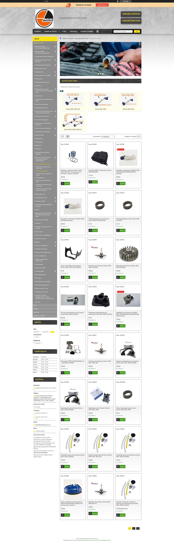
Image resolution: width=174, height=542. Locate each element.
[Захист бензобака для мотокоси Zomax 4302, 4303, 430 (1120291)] (73, 253)
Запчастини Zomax (41, 171)
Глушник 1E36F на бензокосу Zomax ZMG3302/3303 (100, 171)
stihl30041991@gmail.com (43, 425)
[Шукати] (137, 31)
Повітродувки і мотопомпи (43, 75)
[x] (62, 91)
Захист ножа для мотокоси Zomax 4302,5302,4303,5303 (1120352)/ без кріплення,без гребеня (72, 503)
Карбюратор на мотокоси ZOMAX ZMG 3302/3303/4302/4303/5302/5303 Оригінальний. (127, 314)
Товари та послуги (67, 38)
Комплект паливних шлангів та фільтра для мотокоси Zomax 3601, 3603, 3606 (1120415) (127, 503)
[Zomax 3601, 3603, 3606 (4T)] (73, 120)
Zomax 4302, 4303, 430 (73, 109)
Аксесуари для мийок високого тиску (44, 100)
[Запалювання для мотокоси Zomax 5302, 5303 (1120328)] (73, 395)
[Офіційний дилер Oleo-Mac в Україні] (44, 18)
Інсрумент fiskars (40, 201)
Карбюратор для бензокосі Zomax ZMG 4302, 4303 (99, 408)
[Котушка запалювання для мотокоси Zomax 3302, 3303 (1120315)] (73, 300)
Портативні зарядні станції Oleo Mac (43, 60)
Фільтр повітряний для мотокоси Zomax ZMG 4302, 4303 (126, 408)
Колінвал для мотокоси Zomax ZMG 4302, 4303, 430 (100, 362)
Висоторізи (38, 96)
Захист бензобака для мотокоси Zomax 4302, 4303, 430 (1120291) (71, 266)
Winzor (37, 209)
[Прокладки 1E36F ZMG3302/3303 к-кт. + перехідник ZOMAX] (73, 349)
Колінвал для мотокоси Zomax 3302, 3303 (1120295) (100, 266)
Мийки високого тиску (41, 288)
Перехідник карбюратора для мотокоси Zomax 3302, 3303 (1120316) (100, 313)
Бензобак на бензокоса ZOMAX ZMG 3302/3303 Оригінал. (72, 219)
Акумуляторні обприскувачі (43, 252)
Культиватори (39, 72)
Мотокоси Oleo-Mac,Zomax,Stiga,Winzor (42, 52)
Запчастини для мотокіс (82, 38)
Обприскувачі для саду (42, 82)
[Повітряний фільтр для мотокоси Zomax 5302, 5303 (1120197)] (101, 206)
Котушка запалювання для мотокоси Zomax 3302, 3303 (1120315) (72, 313)
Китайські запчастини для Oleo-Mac (43, 185)
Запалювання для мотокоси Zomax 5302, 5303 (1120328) (72, 408)
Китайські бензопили (41, 107)
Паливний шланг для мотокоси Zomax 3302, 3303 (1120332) (128, 455)
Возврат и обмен (87, 31)
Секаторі (38, 223)
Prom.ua (96, 538)
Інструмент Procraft (41, 197)
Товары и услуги (50, 31)
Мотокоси (38, 145)
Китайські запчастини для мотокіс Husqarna (43, 189)
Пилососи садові (40, 267)
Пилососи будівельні (41, 245)
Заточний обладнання (41, 119)
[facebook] (60, 91)
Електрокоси (39, 142)
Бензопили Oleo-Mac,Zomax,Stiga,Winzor (42, 47)
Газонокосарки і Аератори (43, 65)
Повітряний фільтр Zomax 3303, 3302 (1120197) (127, 219)
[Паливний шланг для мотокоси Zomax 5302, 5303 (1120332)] (73, 442)
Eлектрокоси (39, 138)
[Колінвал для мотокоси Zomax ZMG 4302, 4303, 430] (101, 349)
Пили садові (39, 231)
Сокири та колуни (40, 238)
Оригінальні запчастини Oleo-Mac (43, 167)
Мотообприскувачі (40, 274)
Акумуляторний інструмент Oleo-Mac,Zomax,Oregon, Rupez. (43, 214)
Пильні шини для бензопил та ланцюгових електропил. (44, 112)
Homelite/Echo (40, 177)
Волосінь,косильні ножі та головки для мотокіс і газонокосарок (42, 159)
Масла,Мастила (40, 194)
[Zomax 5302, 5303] (101, 99)
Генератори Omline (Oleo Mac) (44, 56)
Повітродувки (39, 264)
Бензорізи (38, 85)
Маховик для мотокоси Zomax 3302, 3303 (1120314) (127, 266)
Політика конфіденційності (104, 540)
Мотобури (38, 278)
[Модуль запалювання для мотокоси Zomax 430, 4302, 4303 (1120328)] (128, 349)
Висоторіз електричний (42, 285)
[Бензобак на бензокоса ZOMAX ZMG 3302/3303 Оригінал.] (73, 206)
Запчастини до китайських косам (44, 174)
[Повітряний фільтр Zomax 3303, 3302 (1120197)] (128, 206)
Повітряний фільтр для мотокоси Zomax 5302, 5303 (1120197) (99, 219)
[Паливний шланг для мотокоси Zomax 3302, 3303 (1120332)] (128, 442)
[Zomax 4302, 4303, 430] (73, 99)
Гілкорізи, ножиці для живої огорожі (43, 227)
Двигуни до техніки (40, 68)
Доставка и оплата (39, 315)
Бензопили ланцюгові (41, 104)
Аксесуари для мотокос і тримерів (42, 153)
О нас (64, 31)
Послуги (37, 302)
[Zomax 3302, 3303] (128, 99)
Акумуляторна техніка (41, 219)
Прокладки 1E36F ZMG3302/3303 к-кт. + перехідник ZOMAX (72, 362)
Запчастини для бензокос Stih (43, 181)
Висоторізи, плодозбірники (43, 235)
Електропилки (39, 135)
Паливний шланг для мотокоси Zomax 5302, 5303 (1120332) (73, 455)
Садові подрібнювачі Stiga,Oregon (41, 260)
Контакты (73, 31)
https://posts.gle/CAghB (40, 452)
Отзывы (36, 308)
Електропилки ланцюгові (42, 131)
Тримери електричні (41, 249)
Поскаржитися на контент (89, 540)
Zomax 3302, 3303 (128, 109)
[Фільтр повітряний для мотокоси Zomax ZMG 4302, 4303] (128, 395)
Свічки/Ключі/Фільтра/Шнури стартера (43, 205)
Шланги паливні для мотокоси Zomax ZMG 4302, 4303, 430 (100, 455)
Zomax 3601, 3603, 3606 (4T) (73, 129)
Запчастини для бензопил (43, 128)
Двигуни (37, 242)
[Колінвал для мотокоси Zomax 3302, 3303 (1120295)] (101, 253)
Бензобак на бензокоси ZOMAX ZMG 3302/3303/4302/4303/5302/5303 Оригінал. (127, 171)
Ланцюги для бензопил (42, 116)
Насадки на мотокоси (41, 292)
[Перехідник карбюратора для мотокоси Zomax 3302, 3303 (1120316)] (101, 300)
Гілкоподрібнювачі (40, 256)
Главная (37, 31)
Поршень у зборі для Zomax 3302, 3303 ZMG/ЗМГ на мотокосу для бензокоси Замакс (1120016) (71, 171)
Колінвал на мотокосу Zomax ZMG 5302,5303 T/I (99, 502)
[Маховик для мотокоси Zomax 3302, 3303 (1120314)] (128, 253)
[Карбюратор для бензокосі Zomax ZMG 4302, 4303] (101, 395)
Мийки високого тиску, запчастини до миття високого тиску (44, 90)
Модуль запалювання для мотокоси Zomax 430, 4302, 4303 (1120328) (127, 362)
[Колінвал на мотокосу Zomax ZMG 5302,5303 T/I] (101, 489)
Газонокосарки (39, 271)
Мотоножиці (38, 78)
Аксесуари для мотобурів (42, 281)
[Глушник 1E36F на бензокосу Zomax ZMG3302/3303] (101, 158)
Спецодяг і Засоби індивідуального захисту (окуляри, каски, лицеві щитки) (44, 297)
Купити (67, 183)
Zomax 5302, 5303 (100, 109)
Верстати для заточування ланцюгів (43, 123)
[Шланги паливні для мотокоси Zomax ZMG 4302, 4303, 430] (101, 442)
